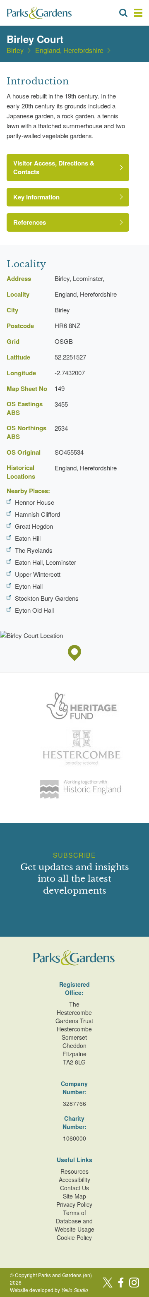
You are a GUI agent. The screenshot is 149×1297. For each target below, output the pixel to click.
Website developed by (49, 1289)
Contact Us (74, 1188)
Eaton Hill (28, 538)
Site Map (74, 1196)
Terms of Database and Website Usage (74, 1220)
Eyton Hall (29, 586)
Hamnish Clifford (37, 514)
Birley (15, 50)
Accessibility (74, 1179)
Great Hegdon (34, 526)
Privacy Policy (74, 1204)
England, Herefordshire (69, 50)
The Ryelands (34, 550)
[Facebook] (121, 1282)
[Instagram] (134, 1282)
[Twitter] (108, 1282)
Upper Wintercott (37, 574)
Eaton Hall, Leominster (45, 562)
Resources (74, 1171)
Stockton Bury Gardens (47, 598)
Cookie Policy (74, 1237)
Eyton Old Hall (34, 610)
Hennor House (34, 502)
